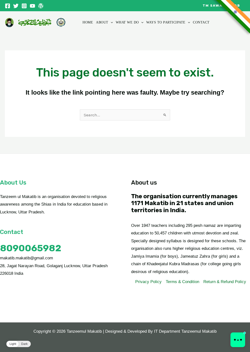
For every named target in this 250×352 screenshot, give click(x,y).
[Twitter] (16, 6)
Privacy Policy (148, 281)
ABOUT (102, 22)
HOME (88, 22)
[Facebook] (7, 6)
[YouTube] (32, 6)
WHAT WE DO (127, 22)
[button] (221, 5)
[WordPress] (40, 6)
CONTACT (201, 22)
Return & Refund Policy (224, 281)
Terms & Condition (182, 281)
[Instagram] (24, 6)
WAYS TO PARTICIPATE (166, 22)
